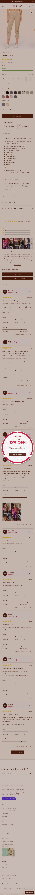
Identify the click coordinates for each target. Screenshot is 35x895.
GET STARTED (17, 454)
